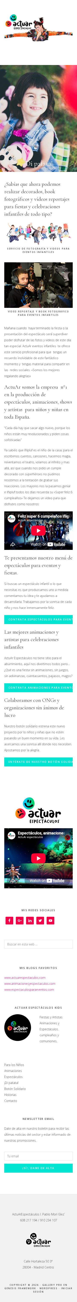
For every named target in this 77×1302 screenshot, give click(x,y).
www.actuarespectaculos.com (24, 978)
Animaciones (13, 1071)
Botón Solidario (15, 1089)
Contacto (10, 1101)
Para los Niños (14, 1065)
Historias (10, 1095)
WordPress (49, 1288)
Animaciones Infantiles (38, 27)
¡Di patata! (11, 1083)
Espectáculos (13, 1077)
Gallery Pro (52, 1284)
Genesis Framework (20, 1288)
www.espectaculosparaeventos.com (29, 990)
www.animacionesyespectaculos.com (29, 984)
